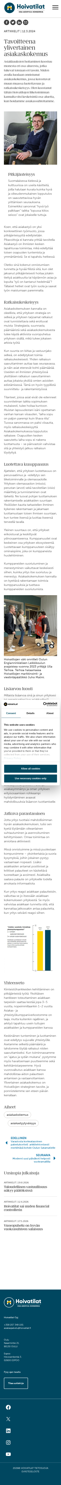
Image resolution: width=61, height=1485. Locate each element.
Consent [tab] (11, 713)
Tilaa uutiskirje (16, 1383)
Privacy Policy (12, 758)
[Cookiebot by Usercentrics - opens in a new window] (43, 704)
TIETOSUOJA (41, 1468)
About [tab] (50, 713)
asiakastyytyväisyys (23, 1123)
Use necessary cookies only (30, 778)
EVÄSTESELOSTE (30, 1471)
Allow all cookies (30, 768)
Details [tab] (30, 713)
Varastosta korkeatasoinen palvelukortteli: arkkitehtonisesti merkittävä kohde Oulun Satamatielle (33, 1144)
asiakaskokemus (17, 1115)
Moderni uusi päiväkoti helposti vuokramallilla (31, 1160)
